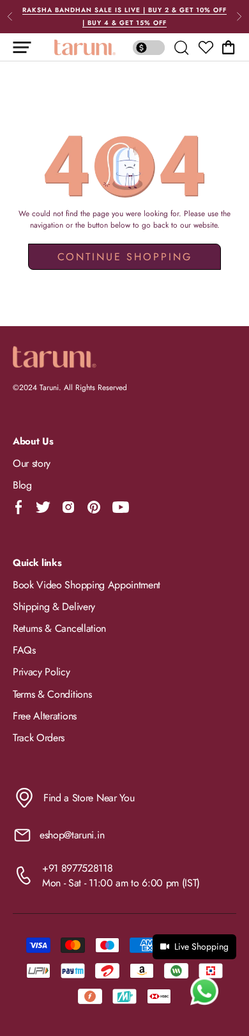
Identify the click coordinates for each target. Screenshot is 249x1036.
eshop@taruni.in (72, 835)
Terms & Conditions (52, 694)
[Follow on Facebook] (19, 507)
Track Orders (38, 737)
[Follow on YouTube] (121, 507)
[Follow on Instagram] (68, 507)
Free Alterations (45, 716)
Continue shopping (124, 256)
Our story (31, 463)
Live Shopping (201, 946)
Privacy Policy (41, 671)
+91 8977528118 (77, 868)
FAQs (24, 650)
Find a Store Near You (88, 797)
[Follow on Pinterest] (94, 507)
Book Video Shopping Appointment (86, 584)
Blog (22, 485)
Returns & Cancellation (59, 628)
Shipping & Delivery (54, 606)
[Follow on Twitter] (42, 507)
